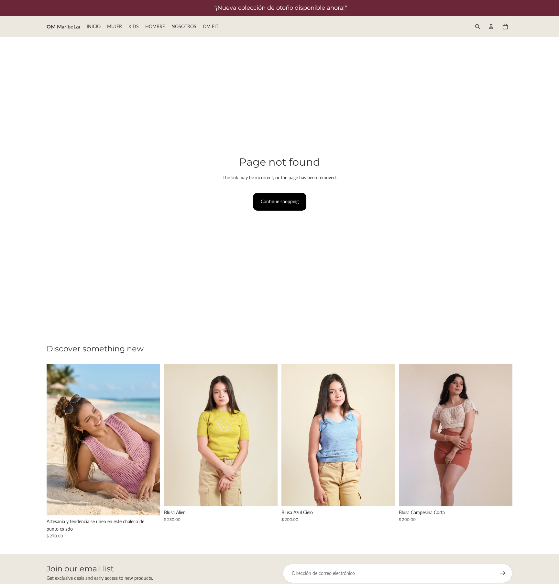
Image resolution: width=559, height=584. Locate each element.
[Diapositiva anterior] (56, 440)
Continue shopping (280, 201)
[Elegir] (267, 496)
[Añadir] (150, 505)
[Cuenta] (491, 26)
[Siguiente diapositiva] (150, 440)
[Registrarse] (503, 573)
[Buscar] (477, 26)
